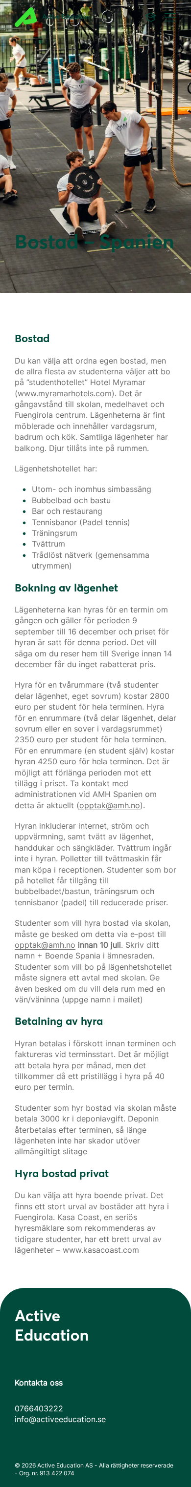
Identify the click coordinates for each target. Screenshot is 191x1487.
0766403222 (39, 1408)
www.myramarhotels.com (65, 393)
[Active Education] (64, 17)
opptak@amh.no (109, 805)
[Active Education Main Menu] (151, 17)
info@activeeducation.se (60, 1419)
